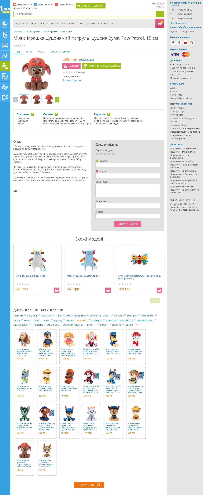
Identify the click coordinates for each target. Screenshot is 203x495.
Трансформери (177, 138)
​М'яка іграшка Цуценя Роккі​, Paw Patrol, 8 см (24, 388)
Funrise (17, 320)
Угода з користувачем (181, 71)
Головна (17, 31)
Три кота (117, 324)
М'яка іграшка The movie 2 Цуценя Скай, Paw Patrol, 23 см (91, 352)
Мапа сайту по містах (181, 98)
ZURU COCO (53, 324)
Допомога (92, 23)
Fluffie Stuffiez (148, 315)
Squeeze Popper (145, 320)
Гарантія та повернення (182, 68)
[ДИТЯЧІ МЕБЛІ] (5, 45)
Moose (70, 320)
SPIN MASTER (126, 320)
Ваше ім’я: (101, 201)
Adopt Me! (18, 315)
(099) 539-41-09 (24, 4)
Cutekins (118, 315)
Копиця (103, 324)
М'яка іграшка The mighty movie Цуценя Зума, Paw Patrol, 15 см (47, 426)
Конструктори (177, 111)
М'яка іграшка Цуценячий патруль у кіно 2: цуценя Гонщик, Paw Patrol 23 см (68, 426)
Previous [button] (15, 99)
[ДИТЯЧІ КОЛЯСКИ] (5, 24)
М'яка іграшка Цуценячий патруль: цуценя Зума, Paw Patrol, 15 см (23, 463)
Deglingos (132, 315)
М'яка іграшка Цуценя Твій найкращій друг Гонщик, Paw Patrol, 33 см (46, 352)
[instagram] (191, 42)
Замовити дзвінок (92, 5)
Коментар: (101, 181)
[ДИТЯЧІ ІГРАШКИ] (5, 66)
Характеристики (60, 51)
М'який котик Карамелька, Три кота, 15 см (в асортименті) (139, 277)
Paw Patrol (66, 31)
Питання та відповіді (180, 78)
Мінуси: (103, 171)
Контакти (107, 23)
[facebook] (173, 42)
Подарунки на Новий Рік (182, 161)
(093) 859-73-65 (66, 4)
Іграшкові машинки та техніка (185, 131)
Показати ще (86, 485)
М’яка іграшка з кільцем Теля (30, 275)
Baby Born (32, 315)
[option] (36, 74)
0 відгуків (81, 72)
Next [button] (57, 99)
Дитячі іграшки (33, 31)
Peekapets (97, 320)
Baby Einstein (48, 315)
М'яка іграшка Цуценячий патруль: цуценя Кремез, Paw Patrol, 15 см (135, 426)
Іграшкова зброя (178, 125)
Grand (27, 320)
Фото (41, 51)
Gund (37, 320)
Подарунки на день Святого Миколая (184, 166)
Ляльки (173, 121)
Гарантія (43, 23)
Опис (29, 51)
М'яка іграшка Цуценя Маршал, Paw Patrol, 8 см (135, 351)
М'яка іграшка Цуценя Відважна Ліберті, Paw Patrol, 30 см (24, 352)
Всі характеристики (72, 80)
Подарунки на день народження (179, 156)
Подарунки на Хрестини (182, 186)
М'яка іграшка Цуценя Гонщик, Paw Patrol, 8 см (113, 351)
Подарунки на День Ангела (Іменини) (183, 175)
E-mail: (99, 211)
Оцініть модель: (104, 150)
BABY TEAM (64, 315)
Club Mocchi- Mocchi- (100, 315)
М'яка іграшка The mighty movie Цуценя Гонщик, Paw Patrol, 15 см (114, 389)
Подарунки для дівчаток (182, 152)
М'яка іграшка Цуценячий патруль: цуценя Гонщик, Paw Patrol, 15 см (113, 426)
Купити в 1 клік (86, 59)
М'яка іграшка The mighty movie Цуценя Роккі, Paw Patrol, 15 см (24, 426)
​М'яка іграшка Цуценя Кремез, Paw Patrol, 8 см (46, 388)
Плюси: (103, 161)
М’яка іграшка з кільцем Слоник (83, 275)
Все (18, 51)
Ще (15, 190)
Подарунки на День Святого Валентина (184, 191)
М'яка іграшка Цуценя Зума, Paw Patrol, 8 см (69, 388)
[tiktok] (179, 42)
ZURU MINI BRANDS (73, 324)
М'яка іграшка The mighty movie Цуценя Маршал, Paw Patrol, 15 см (91, 389)
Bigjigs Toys (80, 315)
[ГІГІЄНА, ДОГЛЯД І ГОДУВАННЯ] (5, 87)
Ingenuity (58, 320)
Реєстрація (158, 3)
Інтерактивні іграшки (180, 135)
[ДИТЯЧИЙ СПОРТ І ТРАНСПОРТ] (5, 55)
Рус (188, 199)
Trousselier (38, 324)
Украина (129, 324)
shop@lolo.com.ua (179, 23)
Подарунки (21, 23)
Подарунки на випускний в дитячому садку (183, 181)
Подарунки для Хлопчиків (183, 148)
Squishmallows (20, 324)
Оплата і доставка (179, 64)
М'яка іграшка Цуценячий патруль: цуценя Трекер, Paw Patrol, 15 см (46, 463)
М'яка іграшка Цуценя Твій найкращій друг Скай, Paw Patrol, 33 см (68, 352)
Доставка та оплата (62, 23)
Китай (90, 324)
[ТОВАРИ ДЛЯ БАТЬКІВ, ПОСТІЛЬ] (5, 97)
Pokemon (111, 320)
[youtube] (185, 42)
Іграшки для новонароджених (185, 128)
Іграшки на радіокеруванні (183, 118)
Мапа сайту (176, 94)
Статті (80, 23)
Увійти (160, 7)
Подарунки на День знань (183, 170)
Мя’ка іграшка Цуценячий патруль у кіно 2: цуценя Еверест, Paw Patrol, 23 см (90, 426)
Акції (33, 23)
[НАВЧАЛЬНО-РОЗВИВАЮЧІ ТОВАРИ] (5, 76)
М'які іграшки (51, 31)
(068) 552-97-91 (45, 4)
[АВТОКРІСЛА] (5, 35)
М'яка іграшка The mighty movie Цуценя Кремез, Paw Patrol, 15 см (136, 389)
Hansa (46, 320)
